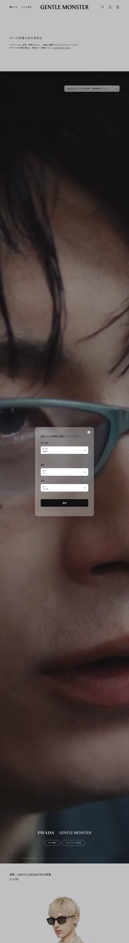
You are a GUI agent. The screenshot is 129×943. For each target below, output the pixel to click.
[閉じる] (88, 432)
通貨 (44, 471)
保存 (64, 502)
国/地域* (46, 449)
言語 (44, 486)
